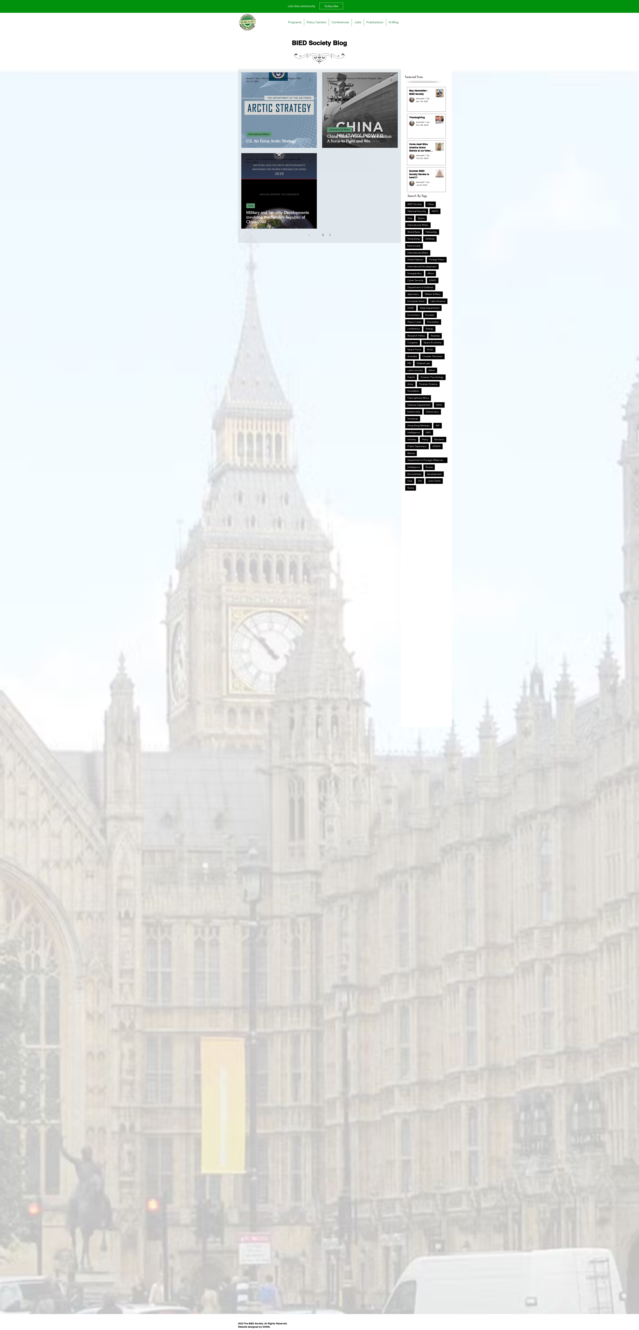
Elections (439, 439)
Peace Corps (414, 321)
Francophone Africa (418, 397)
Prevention (433, 321)
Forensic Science (428, 384)
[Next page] (330, 235)
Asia (250, 205)
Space (421, 218)
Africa (430, 273)
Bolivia (411, 453)
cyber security (415, 370)
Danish (411, 377)
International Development (421, 266)
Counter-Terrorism (432, 356)
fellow (431, 370)
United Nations (415, 259)
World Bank (413, 231)
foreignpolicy (414, 273)
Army (410, 384)
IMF (437, 425)
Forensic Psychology (432, 377)
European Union (416, 301)
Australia (412, 356)
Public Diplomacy (417, 446)
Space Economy (433, 342)
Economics (413, 314)
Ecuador (430, 314)
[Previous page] (309, 235)
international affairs (417, 252)
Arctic (430, 349)
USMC (410, 307)
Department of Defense (420, 287)
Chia (409, 480)
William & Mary (433, 294)
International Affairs (258, 134)
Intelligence (413, 432)
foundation (413, 390)
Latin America (437, 301)
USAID (432, 280)
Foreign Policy (436, 259)
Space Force (414, 349)
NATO (435, 211)
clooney (411, 439)
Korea (410, 487)
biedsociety (413, 411)
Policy (425, 439)
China (430, 204)
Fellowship (431, 231)
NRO (428, 432)
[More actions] (311, 80)
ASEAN (436, 446)
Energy (429, 328)
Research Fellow (416, 335)
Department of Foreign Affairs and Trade (427, 460)
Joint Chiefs (434, 480)
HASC (439, 404)
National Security (416, 211)
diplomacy (413, 294)
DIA (420, 480)
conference (413, 328)
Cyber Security (415, 280)
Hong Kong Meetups (418, 425)
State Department (429, 307)
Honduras (412, 418)
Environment (414, 474)
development (434, 474)
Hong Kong (413, 238)
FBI (409, 363)
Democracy (432, 411)
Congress (412, 342)
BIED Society (414, 204)
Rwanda (435, 335)
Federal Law (423, 363)
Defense (429, 238)
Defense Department (418, 404)
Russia (429, 467)
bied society (414, 245)
